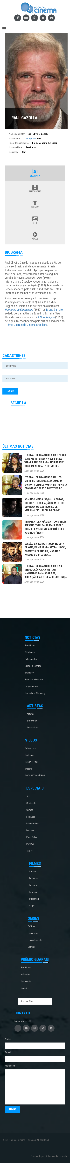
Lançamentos (31, 686)
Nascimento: (15, 138)
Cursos (29, 809)
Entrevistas (32, 720)
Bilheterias (30, 652)
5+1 (28, 796)
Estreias (33, 892)
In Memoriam (32, 823)
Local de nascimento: (19, 143)
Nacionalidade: (16, 147)
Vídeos (35, 239)
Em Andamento (35, 940)
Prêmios (35, 207)
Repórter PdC (31, 761)
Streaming (34, 898)
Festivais (30, 816)
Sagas (32, 905)
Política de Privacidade (56, 1156)
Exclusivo (29, 672)
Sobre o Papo (37, 1156)
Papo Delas (31, 837)
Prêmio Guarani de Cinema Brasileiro (26, 324)
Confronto (31, 803)
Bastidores (30, 645)
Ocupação (14, 152)
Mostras (30, 830)
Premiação (26, 981)
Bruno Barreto (54, 309)
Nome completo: (17, 133)
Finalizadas (33, 933)
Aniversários (33, 727)
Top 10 (29, 850)
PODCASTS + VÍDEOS (35, 775)
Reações (25, 988)
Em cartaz (34, 885)
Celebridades (31, 659)
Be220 (46, 1140)
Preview (30, 843)
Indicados (25, 974)
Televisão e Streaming (35, 693)
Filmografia (35, 191)
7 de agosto (30, 138)
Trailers (28, 768)
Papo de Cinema (17, 1140)
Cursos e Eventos (33, 665)
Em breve (33, 878)
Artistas (31, 713)
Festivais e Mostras (34, 679)
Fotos (35, 223)
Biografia (35, 175)
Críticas (32, 871)
